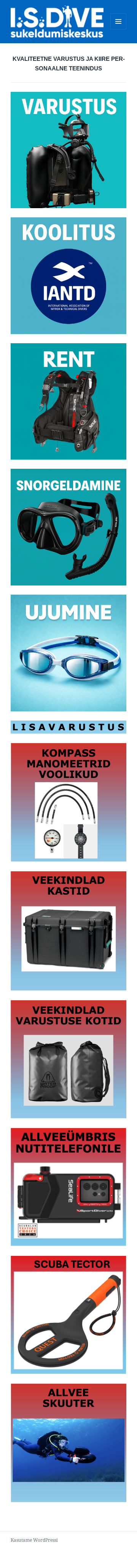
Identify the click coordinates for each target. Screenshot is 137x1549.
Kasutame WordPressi (34, 1540)
